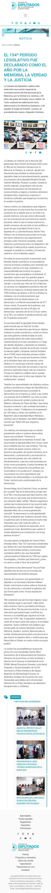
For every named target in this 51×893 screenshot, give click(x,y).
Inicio (4, 45)
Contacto (25, 870)
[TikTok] (30, 23)
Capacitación (25, 864)
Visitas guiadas (25, 819)
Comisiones (25, 828)
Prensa (10, 45)
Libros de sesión (25, 860)
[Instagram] (16, 23)
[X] (21, 23)
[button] (7, 135)
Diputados (25, 825)
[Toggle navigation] (25, 15)
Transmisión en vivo (25, 867)
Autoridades (25, 816)
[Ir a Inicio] (25, 5)
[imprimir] (45, 152)
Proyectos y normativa (25, 857)
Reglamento (25, 822)
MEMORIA (16, 697)
